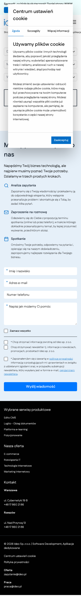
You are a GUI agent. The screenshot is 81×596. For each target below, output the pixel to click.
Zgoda (16, 31)
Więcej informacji (58, 31)
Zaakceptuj (61, 140)
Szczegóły (33, 31)
